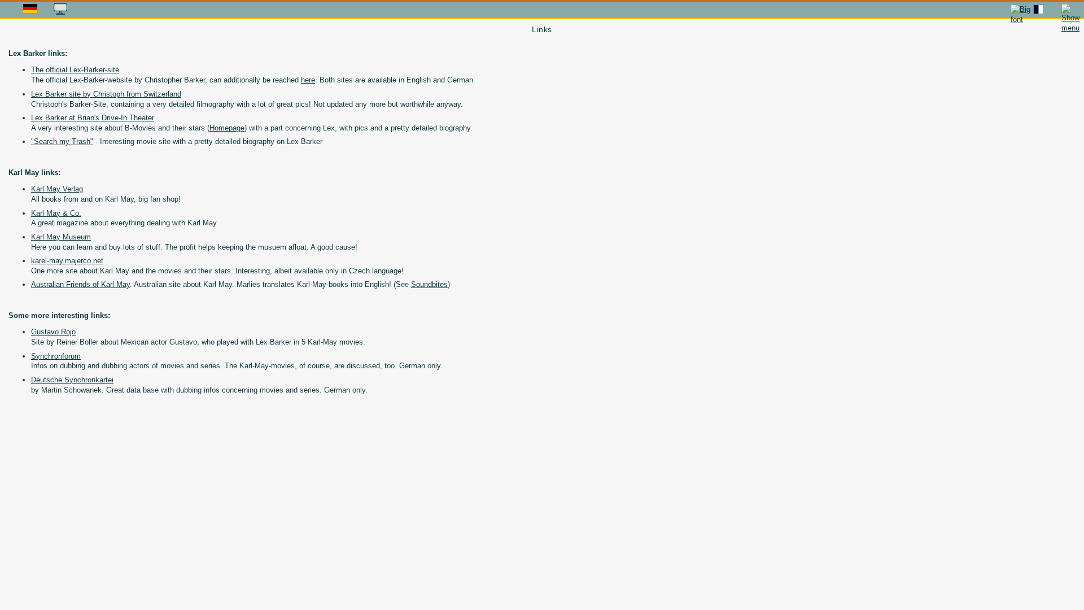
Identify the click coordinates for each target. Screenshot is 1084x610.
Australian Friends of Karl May (80, 284)
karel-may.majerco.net (67, 260)
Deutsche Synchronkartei (72, 380)
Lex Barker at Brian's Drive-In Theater (92, 118)
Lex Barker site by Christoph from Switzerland (106, 94)
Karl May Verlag (57, 189)
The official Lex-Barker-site (75, 70)
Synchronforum (56, 356)
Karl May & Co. (56, 213)
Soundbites (429, 284)
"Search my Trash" (62, 141)
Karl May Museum (61, 237)
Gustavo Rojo (53, 332)
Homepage (226, 128)
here (308, 80)
